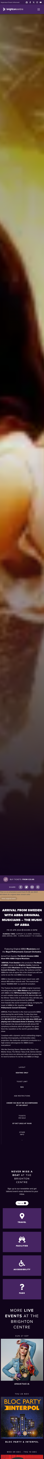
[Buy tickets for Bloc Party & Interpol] (19, 1433)
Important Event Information (11, 2)
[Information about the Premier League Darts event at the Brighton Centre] (25, 1375)
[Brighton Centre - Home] (13, 9)
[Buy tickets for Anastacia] (19, 1375)
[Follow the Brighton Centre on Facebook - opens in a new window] (30, 2)
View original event (9, 898)
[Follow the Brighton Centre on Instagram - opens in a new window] (37, 2)
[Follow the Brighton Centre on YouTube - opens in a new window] (41, 2)
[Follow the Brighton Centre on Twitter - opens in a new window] (34, 2)
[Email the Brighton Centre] (27, 2)
